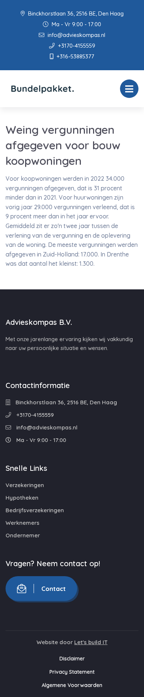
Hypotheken (22, 497)
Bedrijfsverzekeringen (35, 510)
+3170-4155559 (75, 45)
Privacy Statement (72, 672)
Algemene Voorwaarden (72, 685)
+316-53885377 (74, 56)
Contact (53, 588)
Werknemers (23, 522)
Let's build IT (90, 642)
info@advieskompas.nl (75, 34)
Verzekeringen (25, 485)
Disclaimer (72, 658)
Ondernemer (23, 535)
